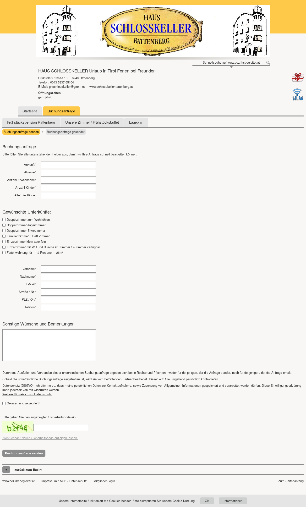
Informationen (233, 500)
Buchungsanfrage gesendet (66, 132)
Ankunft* (30, 164)
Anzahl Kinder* (25, 187)
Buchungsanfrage (61, 110)
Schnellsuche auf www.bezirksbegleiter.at (231, 62)
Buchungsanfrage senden (21, 132)
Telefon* (30, 307)
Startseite (29, 110)
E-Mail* (31, 284)
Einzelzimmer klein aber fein (26, 241)
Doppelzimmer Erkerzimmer (26, 230)
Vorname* (29, 268)
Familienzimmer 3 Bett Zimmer (28, 236)
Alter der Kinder (25, 195)
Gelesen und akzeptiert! (23, 403)
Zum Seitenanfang (291, 481)
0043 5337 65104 (62, 82)
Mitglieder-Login (104, 481)
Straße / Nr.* (27, 291)
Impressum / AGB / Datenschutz (64, 481)
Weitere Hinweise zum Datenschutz (27, 394)
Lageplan (136, 122)
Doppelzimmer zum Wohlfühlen (28, 219)
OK (207, 500)
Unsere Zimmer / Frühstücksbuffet (92, 122)
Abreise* (30, 172)
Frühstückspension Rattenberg (31, 122)
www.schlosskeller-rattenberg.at (111, 86)
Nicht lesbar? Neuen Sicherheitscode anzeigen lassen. (40, 437)
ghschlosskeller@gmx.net (67, 86)
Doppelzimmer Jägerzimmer (26, 225)
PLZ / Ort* (29, 299)
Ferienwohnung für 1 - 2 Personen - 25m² (35, 252)
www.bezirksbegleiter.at (18, 481)
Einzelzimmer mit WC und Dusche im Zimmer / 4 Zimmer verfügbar (53, 247)
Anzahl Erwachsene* (21, 179)
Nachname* (28, 276)
